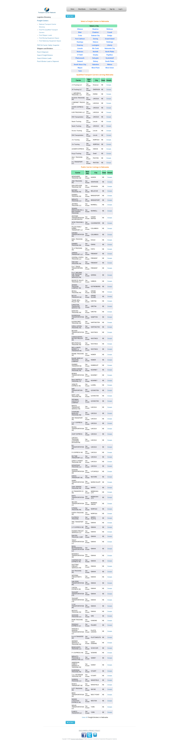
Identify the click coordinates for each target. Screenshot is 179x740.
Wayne (80, 68)
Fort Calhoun (80, 39)
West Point (95, 68)
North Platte (109, 51)
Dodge (109, 35)
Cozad (109, 32)
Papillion (109, 55)
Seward (80, 61)
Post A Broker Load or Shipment (48, 61)
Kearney (80, 45)
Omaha (95, 55)
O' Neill (80, 55)
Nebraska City (110, 48)
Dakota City (95, 35)
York (80, 71)
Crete (80, 35)
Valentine (95, 64)
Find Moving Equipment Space (49, 38)
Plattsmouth (80, 58)
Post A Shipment (42, 52)
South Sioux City (80, 64)
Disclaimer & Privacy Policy (89, 730)
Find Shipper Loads (45, 35)
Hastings (80, 42)
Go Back (70, 722)
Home (72, 9)
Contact (103, 9)
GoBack (70, 16)
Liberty (109, 45)
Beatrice (96, 29)
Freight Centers (42, 21)
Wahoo (109, 64)
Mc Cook (95, 48)
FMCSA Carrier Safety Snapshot (48, 45)
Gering (95, 39)
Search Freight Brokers (45, 55)
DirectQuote (81, 9)
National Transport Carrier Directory (47, 25)
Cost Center (93, 9)
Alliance (80, 29)
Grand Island (109, 39)
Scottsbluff (110, 58)
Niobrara (80, 51)
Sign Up (112, 9)
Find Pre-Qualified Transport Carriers (48, 31)
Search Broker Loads (44, 58)
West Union (109, 68)
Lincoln (80, 48)
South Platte (109, 61)
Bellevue (110, 29)
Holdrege (109, 42)
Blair (80, 32)
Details (108, 85)
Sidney (95, 61)
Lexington (95, 45)
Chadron (95, 32)
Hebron (95, 42)
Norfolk (95, 51)
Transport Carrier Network (77, 738)
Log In (120, 9)
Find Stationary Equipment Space (50, 41)
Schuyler (95, 58)
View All (85, 717)
